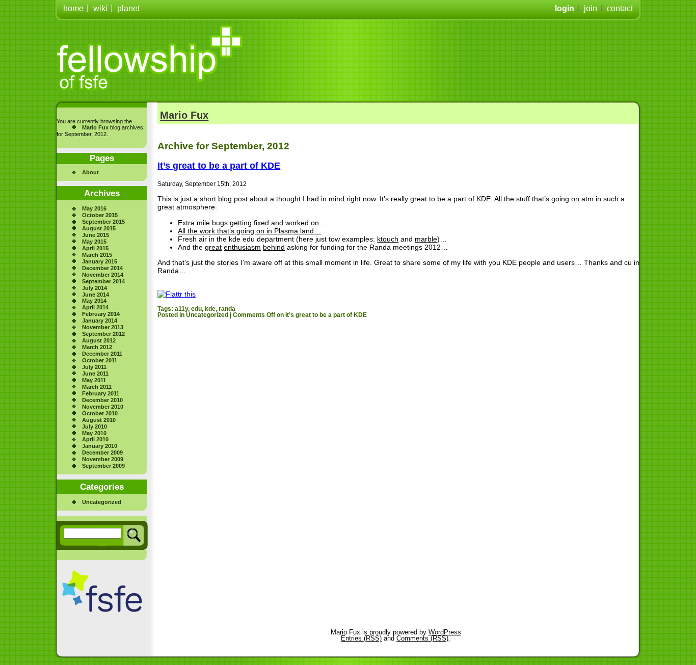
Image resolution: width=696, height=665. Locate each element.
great (213, 247)
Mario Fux (95, 127)
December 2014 (102, 268)
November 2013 (102, 327)
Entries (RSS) (361, 638)
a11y (181, 309)
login (564, 8)
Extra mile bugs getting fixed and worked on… (252, 223)
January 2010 (99, 446)
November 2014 (102, 275)
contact (620, 8)
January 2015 (99, 261)
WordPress (445, 632)
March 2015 (97, 255)
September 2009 (103, 466)
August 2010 (99, 420)
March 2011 (97, 387)
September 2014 (103, 281)
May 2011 (94, 380)
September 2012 (103, 334)
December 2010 (102, 400)
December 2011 (102, 354)
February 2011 (100, 393)
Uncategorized (101, 502)
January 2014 (99, 320)
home (73, 8)
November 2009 (102, 459)
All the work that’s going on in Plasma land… (249, 231)
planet (128, 8)
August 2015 (99, 228)
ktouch (387, 239)
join (590, 8)
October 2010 (100, 413)
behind (274, 247)
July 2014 (94, 288)
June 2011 (95, 373)
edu (196, 309)
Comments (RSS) (422, 638)
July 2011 (94, 367)
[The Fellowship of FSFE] (150, 58)
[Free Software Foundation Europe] (102, 591)
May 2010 (94, 433)
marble (426, 239)
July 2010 (94, 426)
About (90, 172)
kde (210, 309)
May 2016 (94, 208)
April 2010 (95, 439)
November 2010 (102, 407)
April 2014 (95, 307)
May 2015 (94, 241)
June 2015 (95, 235)
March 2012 (97, 347)
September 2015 (103, 222)
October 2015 (100, 215)
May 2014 (94, 301)
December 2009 (102, 452)
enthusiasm (242, 247)
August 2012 (99, 340)
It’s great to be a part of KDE (218, 166)
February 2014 (101, 314)
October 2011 (99, 360)
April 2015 (95, 248)
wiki (100, 8)
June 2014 (95, 294)
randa (227, 309)
